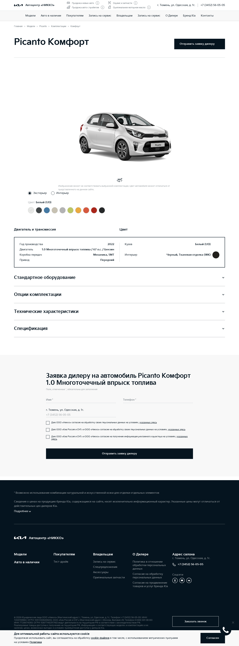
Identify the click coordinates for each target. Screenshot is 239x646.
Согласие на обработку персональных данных (148, 575)
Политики (36, 642)
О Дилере (172, 15)
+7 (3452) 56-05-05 (213, 5)
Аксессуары (100, 572)
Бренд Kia (189, 15)
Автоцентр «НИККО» (39, 5)
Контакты (207, 15)
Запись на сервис (100, 15)
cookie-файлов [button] (100, 638)
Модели (30, 15)
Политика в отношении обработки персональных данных (149, 565)
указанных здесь (148, 422)
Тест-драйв (61, 561)
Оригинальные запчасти (109, 577)
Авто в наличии (51, 15)
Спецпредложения (105, 567)
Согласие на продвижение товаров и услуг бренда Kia (150, 584)
